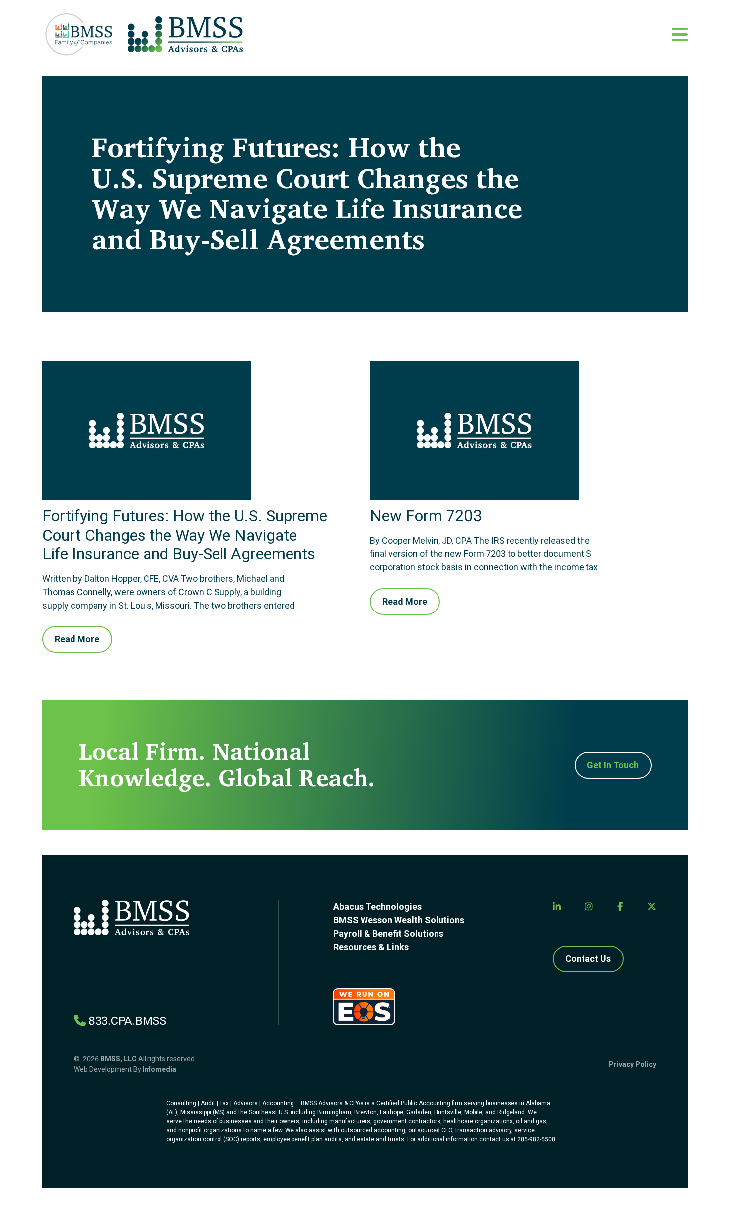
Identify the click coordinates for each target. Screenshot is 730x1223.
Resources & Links (371, 947)
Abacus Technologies (377, 906)
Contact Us (588, 958)
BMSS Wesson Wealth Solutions (398, 920)
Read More (77, 639)
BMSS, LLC (118, 1059)
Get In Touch (613, 765)
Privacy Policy (632, 1064)
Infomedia (159, 1069)
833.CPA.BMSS (127, 1021)
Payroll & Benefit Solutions (388, 933)
